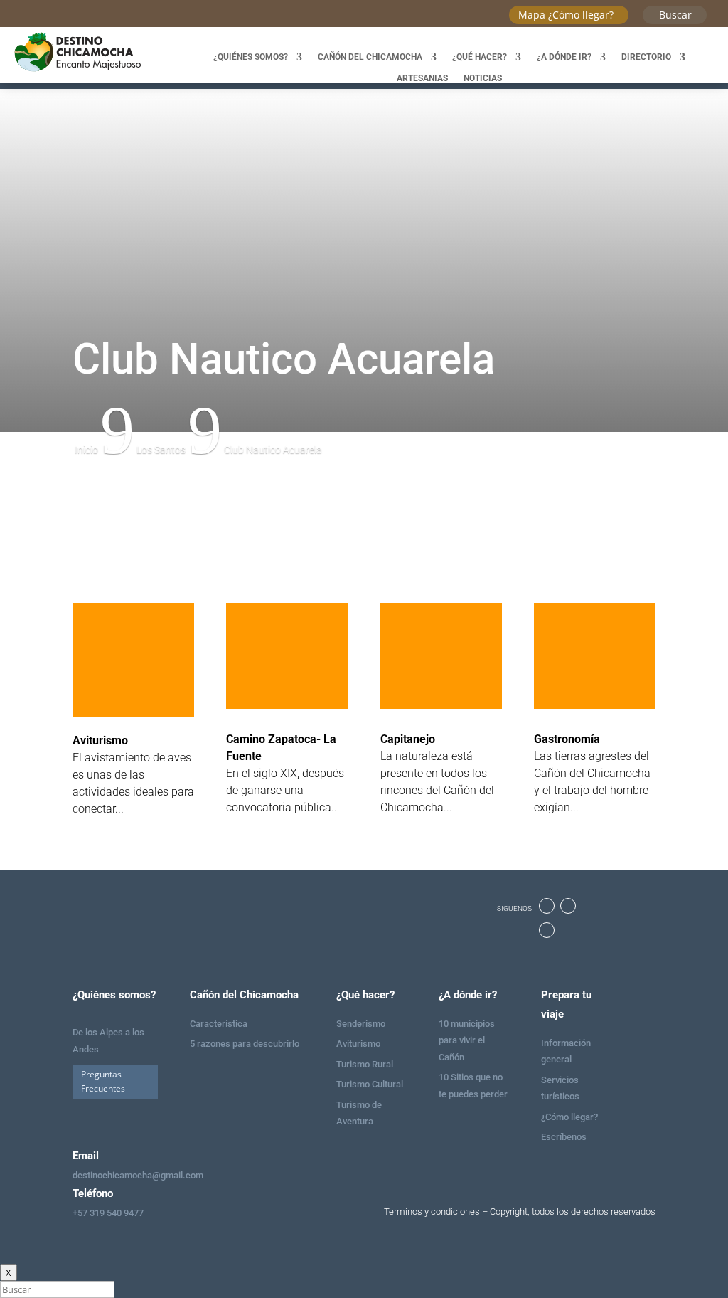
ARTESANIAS (422, 78)
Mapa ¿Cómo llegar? (566, 14)
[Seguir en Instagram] (568, 906)
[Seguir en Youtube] (547, 930)
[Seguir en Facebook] (547, 906)
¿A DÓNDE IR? (564, 57)
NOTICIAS (483, 78)
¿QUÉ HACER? (479, 57)
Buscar (675, 14)
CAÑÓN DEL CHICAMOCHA (370, 57)
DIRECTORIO (646, 57)
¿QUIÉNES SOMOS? (250, 57)
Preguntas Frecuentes (103, 1081)
